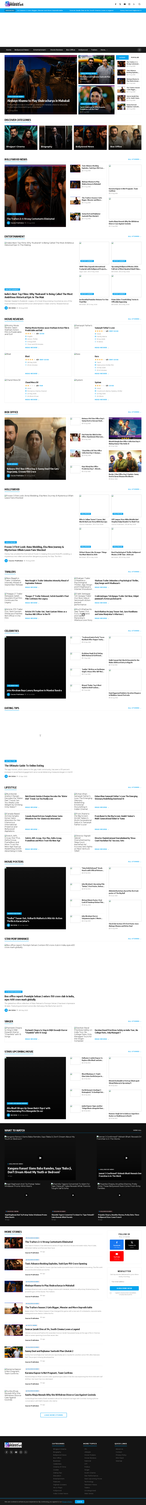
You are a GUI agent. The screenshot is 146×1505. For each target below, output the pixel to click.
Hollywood (12, 489)
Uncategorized (90, 1490)
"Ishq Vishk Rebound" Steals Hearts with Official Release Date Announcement (92, 870)
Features (56, 1482)
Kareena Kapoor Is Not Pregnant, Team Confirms (49, 1372)
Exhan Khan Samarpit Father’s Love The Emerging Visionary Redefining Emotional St (116, 797)
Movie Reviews (14, 319)
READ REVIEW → (32, 347)
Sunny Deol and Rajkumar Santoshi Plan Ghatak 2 (86, 10)
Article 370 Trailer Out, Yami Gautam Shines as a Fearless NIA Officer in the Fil (46, 612)
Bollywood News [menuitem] (22, 50)
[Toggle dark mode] (139, 50)
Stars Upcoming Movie (19, 1051)
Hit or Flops (57, 1487)
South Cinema (32, 1325)
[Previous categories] (7, 137)
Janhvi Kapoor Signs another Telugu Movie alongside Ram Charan (92, 1108)
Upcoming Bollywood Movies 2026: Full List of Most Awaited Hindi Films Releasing (125, 269)
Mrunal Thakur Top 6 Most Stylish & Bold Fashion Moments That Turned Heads (92, 687)
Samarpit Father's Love (105, 328)
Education (57, 1476)
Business (56, 1461)
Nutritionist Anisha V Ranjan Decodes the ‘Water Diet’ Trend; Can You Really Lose (46, 797)
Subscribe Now (124, 1288)
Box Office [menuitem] (70, 50)
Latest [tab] (122, 57)
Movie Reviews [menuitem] (56, 50)
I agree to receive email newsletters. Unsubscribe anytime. (125, 1293)
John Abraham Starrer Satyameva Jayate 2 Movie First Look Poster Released (92, 918)
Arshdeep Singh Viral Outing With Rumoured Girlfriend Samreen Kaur (92, 655)
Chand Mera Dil (31, 382)
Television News (90, 1484)
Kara (97, 356)
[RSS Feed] (134, 4)
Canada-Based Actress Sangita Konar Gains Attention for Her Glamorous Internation (44, 817)
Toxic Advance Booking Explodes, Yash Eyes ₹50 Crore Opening (133, 73)
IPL (85, 1449)
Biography (57, 1452)
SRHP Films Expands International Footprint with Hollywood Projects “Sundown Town (92, 269)
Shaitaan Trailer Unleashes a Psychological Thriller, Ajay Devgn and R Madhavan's (117, 581)
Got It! (79, 1502)
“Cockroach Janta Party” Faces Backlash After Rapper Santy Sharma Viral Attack (93, 639)
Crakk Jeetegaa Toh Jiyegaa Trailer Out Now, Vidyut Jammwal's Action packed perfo (117, 597)
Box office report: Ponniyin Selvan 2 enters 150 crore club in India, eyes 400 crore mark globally (39, 998)
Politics (87, 1467)
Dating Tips (12, 708)
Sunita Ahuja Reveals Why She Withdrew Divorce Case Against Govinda (60, 1394)
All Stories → (134, 159)
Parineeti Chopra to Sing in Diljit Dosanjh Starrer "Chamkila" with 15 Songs (46, 1031)
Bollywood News (15, 96)
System (98, 382)
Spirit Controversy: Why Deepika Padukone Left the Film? (92, 108)
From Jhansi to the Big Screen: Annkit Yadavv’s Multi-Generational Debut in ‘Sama (115, 817)
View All (137, 1130)
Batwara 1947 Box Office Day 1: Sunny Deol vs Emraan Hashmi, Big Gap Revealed (93, 421)
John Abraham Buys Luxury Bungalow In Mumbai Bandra (34, 690)
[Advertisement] (22, 30)
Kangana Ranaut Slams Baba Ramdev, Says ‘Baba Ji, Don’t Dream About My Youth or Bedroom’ (40, 1170)
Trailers (10, 571)
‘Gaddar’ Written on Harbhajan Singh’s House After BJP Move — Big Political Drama (93, 671)
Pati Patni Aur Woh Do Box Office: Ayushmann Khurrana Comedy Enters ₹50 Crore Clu (92, 437)
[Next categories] (139, 137)
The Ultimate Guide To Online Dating (24, 765)
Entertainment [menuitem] (39, 50)
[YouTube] (125, 4)
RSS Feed (120, 1458)
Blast (27, 356)
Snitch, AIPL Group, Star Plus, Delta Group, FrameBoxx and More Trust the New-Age (43, 839)
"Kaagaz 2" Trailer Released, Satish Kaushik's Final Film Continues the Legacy (47, 597)
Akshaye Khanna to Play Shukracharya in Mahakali (38, 101)
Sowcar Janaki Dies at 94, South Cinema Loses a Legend (38, 10)
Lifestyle (11, 787)
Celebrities (12, 630)
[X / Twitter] (120, 4)
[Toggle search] (139, 4)
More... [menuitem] (103, 50)
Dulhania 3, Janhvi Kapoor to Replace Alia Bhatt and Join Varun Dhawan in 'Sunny (92, 1060)
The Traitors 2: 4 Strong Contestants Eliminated (132, 64)
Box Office (11, 412)
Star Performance (17, 938)
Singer (9, 1021)
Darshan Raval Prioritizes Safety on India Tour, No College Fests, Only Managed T (116, 1031)
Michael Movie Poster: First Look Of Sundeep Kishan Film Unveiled (92, 902)
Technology (88, 1482)
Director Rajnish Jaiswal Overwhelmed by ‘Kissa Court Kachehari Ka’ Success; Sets (115, 839)
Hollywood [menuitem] (83, 50)
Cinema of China (59, 1467)
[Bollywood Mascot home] (14, 4)
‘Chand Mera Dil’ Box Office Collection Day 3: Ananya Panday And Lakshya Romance (93, 453)
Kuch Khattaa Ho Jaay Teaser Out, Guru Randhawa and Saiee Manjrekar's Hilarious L (116, 612)
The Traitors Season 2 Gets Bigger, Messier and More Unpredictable (133, 90)
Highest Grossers (59, 1484)
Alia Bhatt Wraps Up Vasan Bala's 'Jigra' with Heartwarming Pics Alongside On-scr (28, 1109)
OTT (85, 1464)
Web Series (88, 1493)
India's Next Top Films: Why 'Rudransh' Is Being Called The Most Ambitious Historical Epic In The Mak (39, 295)
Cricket (56, 1470)
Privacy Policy (67, 1502)
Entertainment (15, 236)
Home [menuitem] (8, 50)
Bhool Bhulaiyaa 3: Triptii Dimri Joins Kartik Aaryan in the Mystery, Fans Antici (92, 1076)
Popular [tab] (135, 57)
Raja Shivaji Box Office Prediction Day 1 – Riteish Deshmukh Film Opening (91, 469)
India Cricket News (60, 1493)
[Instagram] (129, 4)
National (87, 1461)
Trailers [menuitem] (94, 50)
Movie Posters (14, 861)
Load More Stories (53, 1415)
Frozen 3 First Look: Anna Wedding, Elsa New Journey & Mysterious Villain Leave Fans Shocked (34, 548)
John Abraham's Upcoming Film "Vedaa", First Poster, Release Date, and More (93, 886)
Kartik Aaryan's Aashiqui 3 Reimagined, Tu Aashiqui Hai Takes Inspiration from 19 (92, 1092)
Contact (119, 1452)
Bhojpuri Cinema (12, 1211)
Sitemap (119, 1461)
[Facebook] (115, 4)
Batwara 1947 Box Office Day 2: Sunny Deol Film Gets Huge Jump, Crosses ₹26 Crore (33, 470)
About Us (119, 1449)
